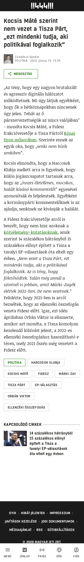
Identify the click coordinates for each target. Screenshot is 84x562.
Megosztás (23, 74)
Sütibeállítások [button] (61, 530)
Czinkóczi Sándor (27, 57)
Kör (59, 556)
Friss (42, 556)
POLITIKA (21, 60)
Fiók (76, 556)
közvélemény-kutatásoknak (30, 232)
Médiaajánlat (20, 530)
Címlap (25, 556)
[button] (14, 362)
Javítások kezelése (21, 521)
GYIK (12, 513)
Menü (8, 556)
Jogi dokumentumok (58, 521)
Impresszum (60, 513)
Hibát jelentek (33, 513)
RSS (39, 530)
